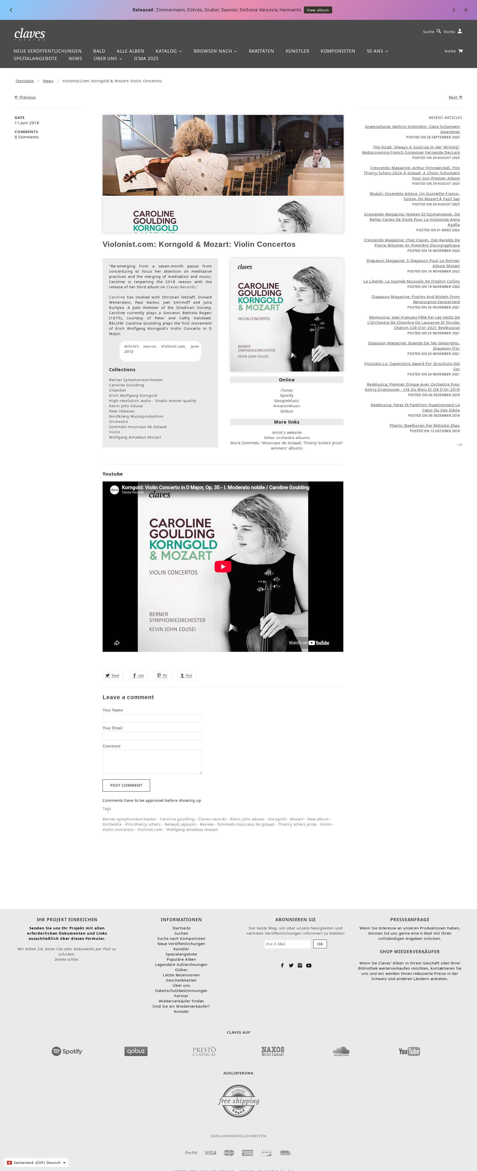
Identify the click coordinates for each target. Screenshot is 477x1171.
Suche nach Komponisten (181, 938)
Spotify (287, 395)
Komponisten (338, 51)
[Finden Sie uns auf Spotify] (67, 1049)
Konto (449, 31)
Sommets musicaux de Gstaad (137, 426)
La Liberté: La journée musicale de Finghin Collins (411, 281)
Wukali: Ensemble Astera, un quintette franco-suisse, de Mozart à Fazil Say (415, 196)
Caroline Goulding (126, 384)
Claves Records (181, 286)
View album (318, 9)
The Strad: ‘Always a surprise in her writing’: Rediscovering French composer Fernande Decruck (411, 150)
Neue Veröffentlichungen (48, 51)
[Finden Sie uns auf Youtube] (409, 1049)
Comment (111, 746)
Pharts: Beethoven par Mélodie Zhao (425, 425)
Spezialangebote (35, 58)
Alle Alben (130, 51)
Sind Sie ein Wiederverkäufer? (181, 1006)
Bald (99, 51)
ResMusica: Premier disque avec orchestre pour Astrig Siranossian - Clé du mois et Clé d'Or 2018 (412, 387)
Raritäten (261, 51)
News (75, 58)
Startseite (25, 80)
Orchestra (118, 421)
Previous (27, 97)
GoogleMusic (286, 400)
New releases (121, 410)
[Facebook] (282, 965)
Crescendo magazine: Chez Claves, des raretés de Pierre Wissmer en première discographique (412, 242)
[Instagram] (300, 965)
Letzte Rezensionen (181, 974)
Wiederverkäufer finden (181, 1000)
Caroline (117, 296)
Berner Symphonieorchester (136, 379)
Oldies (181, 969)
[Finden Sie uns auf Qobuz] (135, 1049)
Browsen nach (214, 51)
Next (454, 97)
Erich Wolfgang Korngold (133, 395)
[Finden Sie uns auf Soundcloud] (341, 1049)
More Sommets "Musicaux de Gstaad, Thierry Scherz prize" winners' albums (286, 445)
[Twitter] (291, 965)
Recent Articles (446, 117)
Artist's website (287, 432)
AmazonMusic (287, 405)
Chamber (117, 390)
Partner (181, 995)
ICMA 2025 (146, 58)
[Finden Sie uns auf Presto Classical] (204, 1049)
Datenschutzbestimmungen (181, 990)
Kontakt (181, 1011)
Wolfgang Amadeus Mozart (135, 437)
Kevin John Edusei (126, 405)
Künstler (297, 51)
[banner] (30, 33)
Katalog (167, 51)
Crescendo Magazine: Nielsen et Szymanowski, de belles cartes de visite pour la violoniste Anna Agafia (412, 219)
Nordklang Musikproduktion (136, 416)
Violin (114, 431)
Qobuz (286, 410)
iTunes (287, 390)
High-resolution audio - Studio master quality (153, 400)
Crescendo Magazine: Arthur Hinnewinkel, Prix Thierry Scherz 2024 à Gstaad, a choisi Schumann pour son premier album (412, 173)
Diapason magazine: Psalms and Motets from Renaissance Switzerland (416, 299)
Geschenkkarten (181, 980)
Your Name (113, 710)
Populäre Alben (181, 959)
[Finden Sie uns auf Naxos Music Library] (272, 1049)
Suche (429, 31)
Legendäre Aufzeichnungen (181, 964)
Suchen (181, 933)
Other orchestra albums (287, 437)
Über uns (106, 58)
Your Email (112, 728)
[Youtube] (309, 965)
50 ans (376, 51)
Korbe (451, 50)
